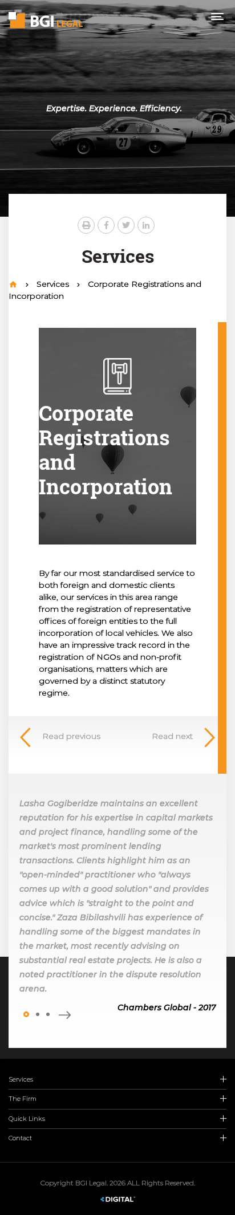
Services (54, 284)
